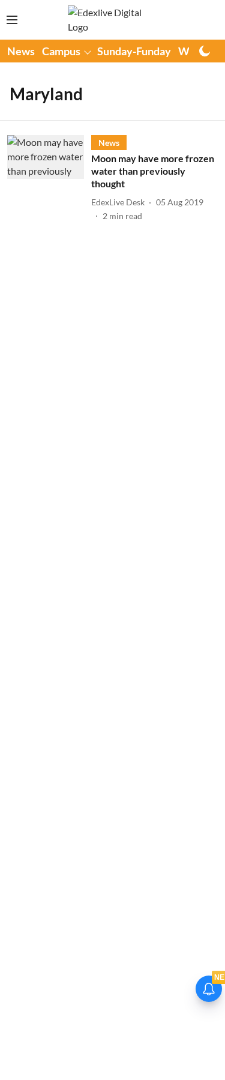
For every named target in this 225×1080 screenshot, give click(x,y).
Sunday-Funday (134, 51)
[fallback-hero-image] (49, 178)
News (21, 51)
